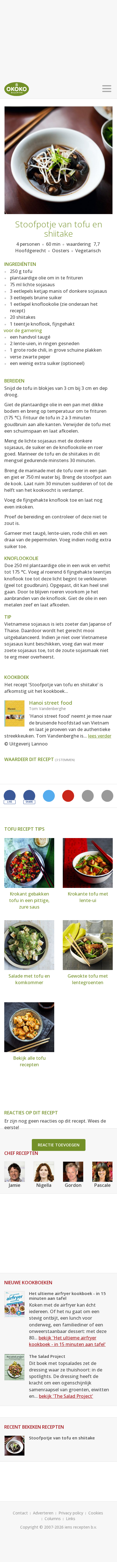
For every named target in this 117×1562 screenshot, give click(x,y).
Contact (20, 1513)
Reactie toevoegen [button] (59, 1145)
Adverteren (43, 1513)
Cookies (95, 1513)
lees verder (99, 736)
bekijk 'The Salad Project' (66, 1396)
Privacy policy (70, 1513)
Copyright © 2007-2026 (42, 1527)
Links (70, 1518)
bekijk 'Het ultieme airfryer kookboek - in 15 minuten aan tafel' (67, 1341)
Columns (53, 1518)
